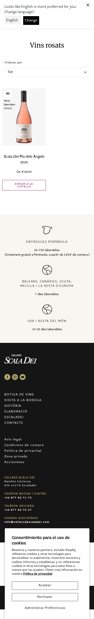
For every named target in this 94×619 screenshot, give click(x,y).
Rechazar (44, 597)
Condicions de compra (24, 445)
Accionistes (14, 462)
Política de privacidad (37, 574)
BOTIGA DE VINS (19, 394)
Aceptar (44, 585)
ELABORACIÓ (16, 411)
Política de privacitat (23, 451)
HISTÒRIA (12, 406)
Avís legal (13, 439)
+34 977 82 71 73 (18, 497)
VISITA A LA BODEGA (23, 400)
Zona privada (15, 456)
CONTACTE (13, 423)
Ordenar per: (13, 62)
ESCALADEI (14, 417)
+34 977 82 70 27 (18, 510)
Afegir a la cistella (24, 185)
